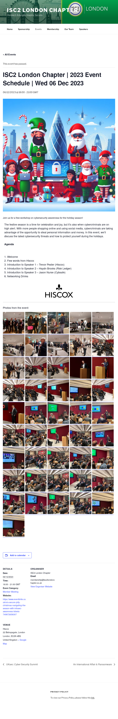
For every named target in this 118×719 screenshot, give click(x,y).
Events (38, 29)
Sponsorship (24, 29)
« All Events (9, 54)
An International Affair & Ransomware (92, 664)
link (92, 697)
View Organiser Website (41, 586)
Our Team (69, 29)
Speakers (83, 29)
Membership (53, 29)
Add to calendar (18, 555)
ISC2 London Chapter (42, 10)
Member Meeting (10, 591)
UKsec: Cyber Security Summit (22, 664)
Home (10, 29)
